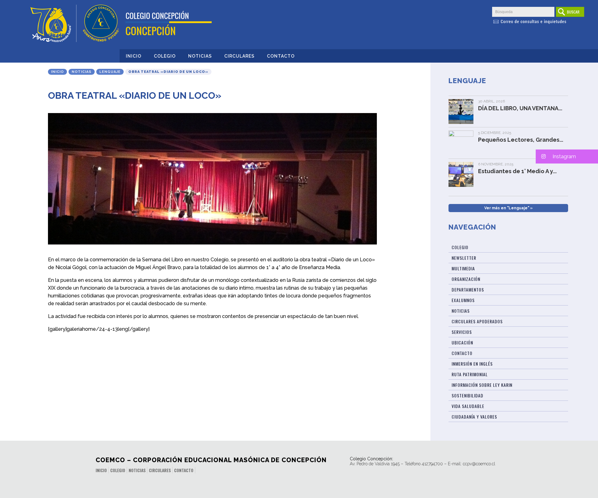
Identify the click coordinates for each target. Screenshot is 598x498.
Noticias (200, 56)
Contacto (281, 56)
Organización (466, 279)
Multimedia (463, 268)
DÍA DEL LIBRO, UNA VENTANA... (520, 108)
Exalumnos (463, 300)
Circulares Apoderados (477, 321)
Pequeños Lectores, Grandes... (520, 139)
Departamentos (468, 289)
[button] (567, 156)
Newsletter (464, 257)
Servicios (462, 332)
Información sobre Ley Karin (482, 385)
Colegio (165, 56)
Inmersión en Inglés (472, 363)
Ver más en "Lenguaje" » (508, 208)
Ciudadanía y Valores (474, 416)
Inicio (133, 56)
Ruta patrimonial (470, 374)
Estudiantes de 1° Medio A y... (517, 171)
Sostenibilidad (467, 395)
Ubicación (462, 342)
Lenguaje (110, 72)
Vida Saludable (468, 406)
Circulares (239, 56)
